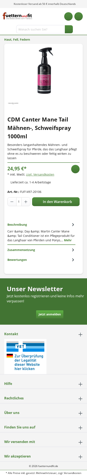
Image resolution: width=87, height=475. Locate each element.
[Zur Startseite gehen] (17, 16)
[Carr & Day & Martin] (13, 103)
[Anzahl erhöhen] (25, 201)
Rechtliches (14, 398)
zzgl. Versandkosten (40, 174)
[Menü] (3, 30)
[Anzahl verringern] (12, 201)
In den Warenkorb (57, 201)
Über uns (11, 412)
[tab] (41, 232)
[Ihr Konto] (78, 16)
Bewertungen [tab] (17, 260)
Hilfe (8, 383)
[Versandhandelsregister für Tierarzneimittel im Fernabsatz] (25, 356)
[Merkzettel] (68, 16)
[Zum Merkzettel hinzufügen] (75, 169)
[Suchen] (69, 29)
